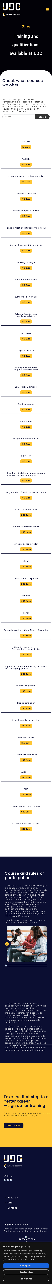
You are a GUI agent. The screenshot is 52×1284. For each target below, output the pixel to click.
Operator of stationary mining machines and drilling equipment (26, 667)
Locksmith (26, 561)
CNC (26, 789)
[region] (26, 1263)
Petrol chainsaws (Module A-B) (26, 245)
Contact (12, 1208)
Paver (26, 612)
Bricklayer (26, 333)
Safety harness (26, 421)
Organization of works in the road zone (26, 492)
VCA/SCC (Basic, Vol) (26, 509)
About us (12, 1197)
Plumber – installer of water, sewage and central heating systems (26, 474)
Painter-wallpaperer (26, 685)
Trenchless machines (26, 754)
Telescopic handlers (26, 193)
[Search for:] (18, 116)
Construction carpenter (26, 578)
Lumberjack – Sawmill (26, 296)
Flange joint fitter (26, 703)
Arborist (26, 595)
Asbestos (26, 771)
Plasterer (26, 455)
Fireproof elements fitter (26, 438)
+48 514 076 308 (26, 1239)
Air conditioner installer (26, 544)
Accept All (26, 1265)
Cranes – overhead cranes (26, 823)
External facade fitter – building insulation (26, 315)
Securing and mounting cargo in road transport (26, 368)
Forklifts (26, 159)
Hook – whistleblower (26, 279)
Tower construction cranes (26, 806)
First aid (26, 141)
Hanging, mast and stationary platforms (26, 227)
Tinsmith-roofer (26, 737)
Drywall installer (26, 350)
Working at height (26, 262)
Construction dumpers (26, 386)
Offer (10, 1202)
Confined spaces (26, 404)
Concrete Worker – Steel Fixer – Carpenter (26, 630)
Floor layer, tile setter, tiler (26, 720)
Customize (26, 1272)
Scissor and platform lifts (26, 210)
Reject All (26, 1278)
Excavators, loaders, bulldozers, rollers (26, 176)
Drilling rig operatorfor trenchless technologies (26, 648)
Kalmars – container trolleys (26, 526)
